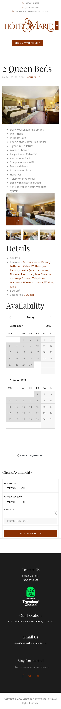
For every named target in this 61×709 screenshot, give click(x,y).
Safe (37, 274)
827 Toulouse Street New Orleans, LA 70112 (30, 621)
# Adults (9, 509)
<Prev (14, 317)
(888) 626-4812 (32, 3)
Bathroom (16, 266)
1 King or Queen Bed (32, 455)
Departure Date (13, 497)
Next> (46, 317)
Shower (26, 278)
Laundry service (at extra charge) (29, 270)
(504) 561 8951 (32, 7)
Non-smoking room (21, 274)
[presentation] (10, 221)
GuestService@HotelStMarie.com (32, 11)
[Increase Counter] (55, 514)
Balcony (46, 262)
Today (30, 317)
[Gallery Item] (23, 676)
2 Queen (29, 294)
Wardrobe (16, 282)
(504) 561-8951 (30, 580)
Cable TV (28, 266)
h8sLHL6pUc (33, 77)
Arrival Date (11, 483)
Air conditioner (31, 262)
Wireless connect (33, 282)
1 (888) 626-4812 (30, 575)
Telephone (38, 278)
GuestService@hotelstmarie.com (30, 643)
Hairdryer (40, 266)
